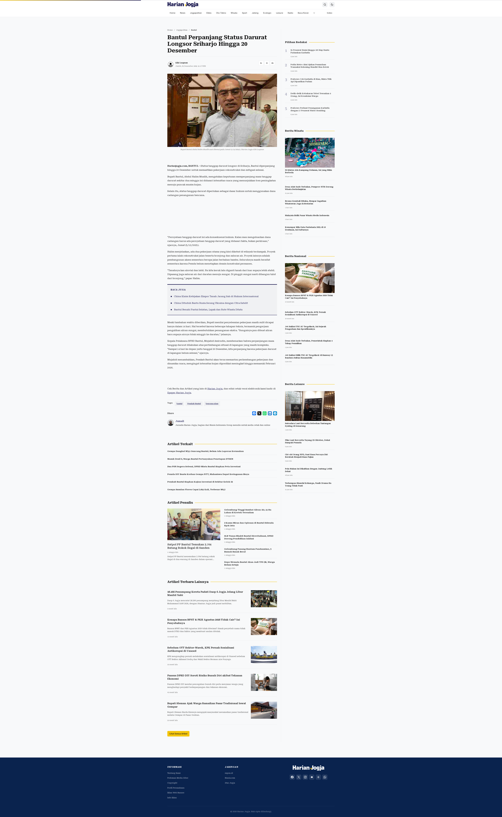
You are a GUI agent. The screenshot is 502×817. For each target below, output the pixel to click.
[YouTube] (311, 777)
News (182, 13)
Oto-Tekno (221, 13)
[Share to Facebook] (254, 413)
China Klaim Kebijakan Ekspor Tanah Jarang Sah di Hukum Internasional (216, 296)
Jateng (255, 13)
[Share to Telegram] (275, 413)
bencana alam (212, 404)
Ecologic (267, 13)
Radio (290, 13)
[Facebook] (292, 777)
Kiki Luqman (181, 63)
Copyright (172, 783)
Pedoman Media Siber (177, 778)
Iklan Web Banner (175, 793)
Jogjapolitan (196, 13)
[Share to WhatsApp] (265, 413)
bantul (179, 404)
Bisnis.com (230, 778)
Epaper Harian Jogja (179, 392)
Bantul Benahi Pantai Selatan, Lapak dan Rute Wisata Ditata (208, 309)
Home (172, 13)
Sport (244, 13)
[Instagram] (305, 777)
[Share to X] (259, 413)
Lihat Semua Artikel (178, 734)
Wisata (234, 13)
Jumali (179, 421)
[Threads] (318, 777)
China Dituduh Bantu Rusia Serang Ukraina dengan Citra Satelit (211, 303)
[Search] (324, 4)
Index (329, 13)
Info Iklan (172, 798)
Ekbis (208, 13)
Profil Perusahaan (175, 788)
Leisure (279, 13)
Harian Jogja (215, 388)
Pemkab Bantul (194, 404)
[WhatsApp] (324, 777)
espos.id (229, 773)
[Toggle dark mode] (332, 4)
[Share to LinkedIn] (270, 413)
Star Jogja (230, 783)
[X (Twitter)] (298, 777)
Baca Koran (303, 13)
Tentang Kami (174, 773)
